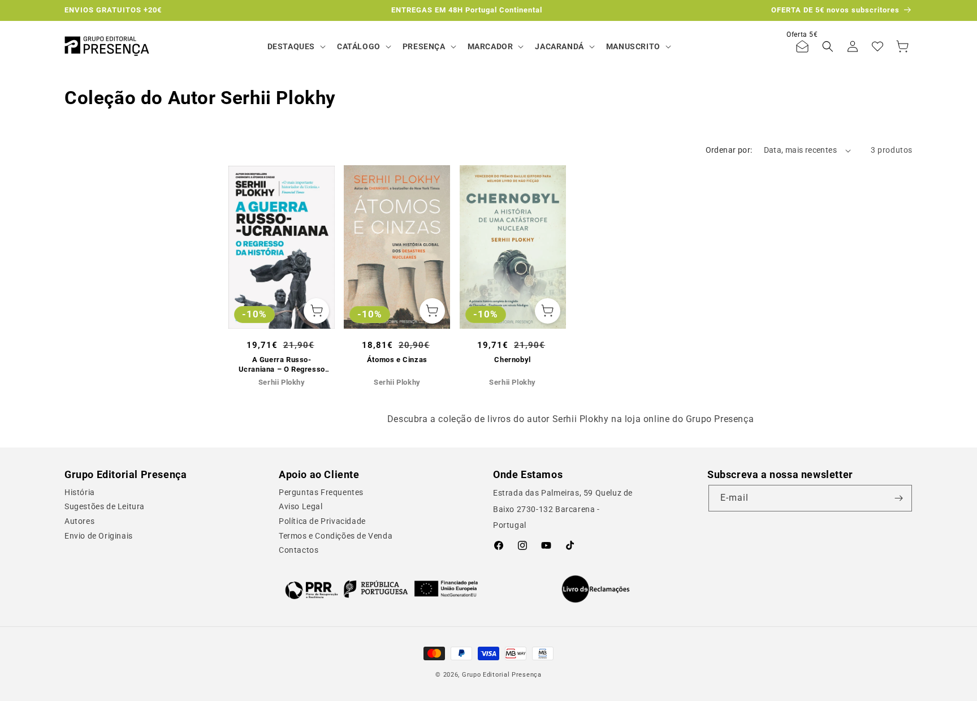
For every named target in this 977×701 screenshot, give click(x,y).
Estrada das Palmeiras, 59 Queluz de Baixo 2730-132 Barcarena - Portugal (563, 509)
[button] (295, 46)
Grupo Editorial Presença (502, 674)
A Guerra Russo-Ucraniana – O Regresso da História (282, 365)
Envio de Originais (98, 535)
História (79, 492)
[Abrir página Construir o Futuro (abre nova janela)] (381, 589)
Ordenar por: (729, 149)
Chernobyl (512, 359)
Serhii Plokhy (281, 382)
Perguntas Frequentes (321, 492)
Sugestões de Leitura (104, 506)
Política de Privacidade (322, 521)
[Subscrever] (899, 498)
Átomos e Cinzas (397, 359)
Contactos (298, 549)
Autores (79, 521)
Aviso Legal (301, 506)
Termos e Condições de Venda (335, 535)
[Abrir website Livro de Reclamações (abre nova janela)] (595, 589)
